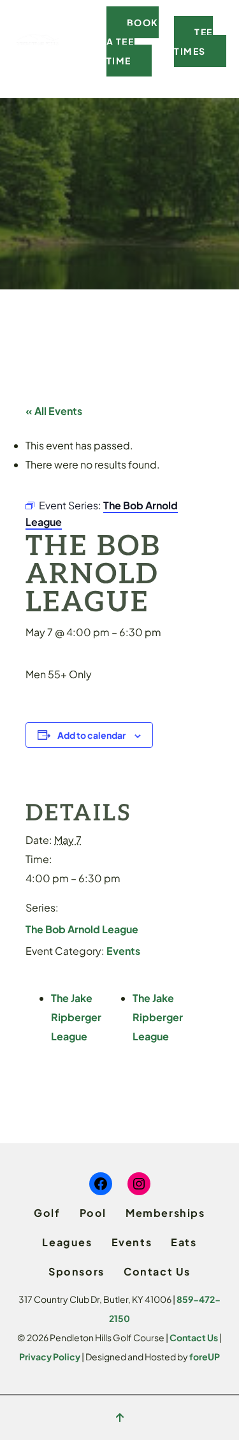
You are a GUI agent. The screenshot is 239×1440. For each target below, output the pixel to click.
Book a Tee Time (132, 41)
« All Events (53, 411)
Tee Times (193, 41)
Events (123, 950)
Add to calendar (91, 735)
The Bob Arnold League (81, 929)
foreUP (204, 1356)
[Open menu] (86, 41)
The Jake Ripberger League (76, 1017)
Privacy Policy (49, 1356)
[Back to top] (120, 1417)
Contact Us (194, 1337)
